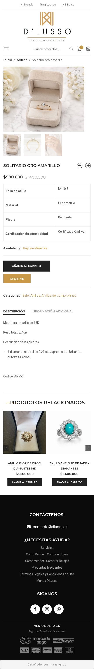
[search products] (71, 49)
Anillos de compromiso (59, 295)
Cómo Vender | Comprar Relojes (47, 561)
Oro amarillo (66, 203)
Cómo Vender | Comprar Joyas (47, 554)
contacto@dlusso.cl (50, 526)
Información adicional (52, 311)
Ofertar (17, 278)
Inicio (7, 60)
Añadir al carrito (26, 266)
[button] (77, 73)
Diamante (65, 217)
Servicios (47, 547)
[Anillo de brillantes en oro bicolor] (79, 165)
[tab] (14, 311)
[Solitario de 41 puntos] (88, 165)
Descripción (14, 311)
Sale (26, 295)
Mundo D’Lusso (47, 580)
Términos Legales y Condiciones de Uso (47, 574)
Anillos (22, 60)
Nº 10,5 (63, 188)
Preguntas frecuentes (47, 567)
